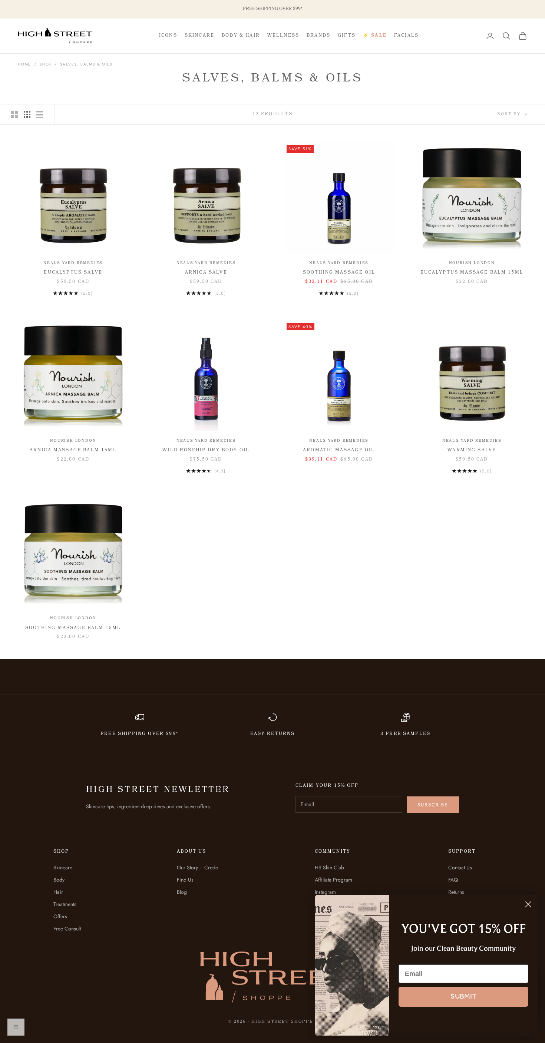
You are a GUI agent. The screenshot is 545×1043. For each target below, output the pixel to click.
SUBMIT (463, 997)
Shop (46, 64)
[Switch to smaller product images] (27, 114)
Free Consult (67, 928)
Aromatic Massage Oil (339, 450)
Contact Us (460, 867)
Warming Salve (471, 450)
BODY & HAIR (241, 35)
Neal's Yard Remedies (73, 263)
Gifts (347, 35)
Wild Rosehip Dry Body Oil (206, 450)
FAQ (453, 879)
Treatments (64, 904)
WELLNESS (283, 35)
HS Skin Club (329, 867)
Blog (182, 892)
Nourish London (472, 263)
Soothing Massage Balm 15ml (73, 628)
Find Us (185, 879)
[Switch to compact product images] (39, 114)
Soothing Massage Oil (339, 272)
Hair (58, 892)
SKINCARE (199, 35)
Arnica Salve (206, 272)
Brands (318, 35)
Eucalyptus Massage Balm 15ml (471, 272)
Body (59, 879)
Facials (406, 35)
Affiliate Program (333, 879)
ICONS (168, 35)
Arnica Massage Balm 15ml (73, 450)
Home (24, 64)
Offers (60, 916)
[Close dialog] (528, 904)
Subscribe (432, 804)
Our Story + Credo (197, 867)
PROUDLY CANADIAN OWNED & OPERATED (272, 9)
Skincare (62, 867)
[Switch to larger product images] (14, 114)
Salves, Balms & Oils (86, 64)
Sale (375, 36)
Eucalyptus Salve (73, 272)
